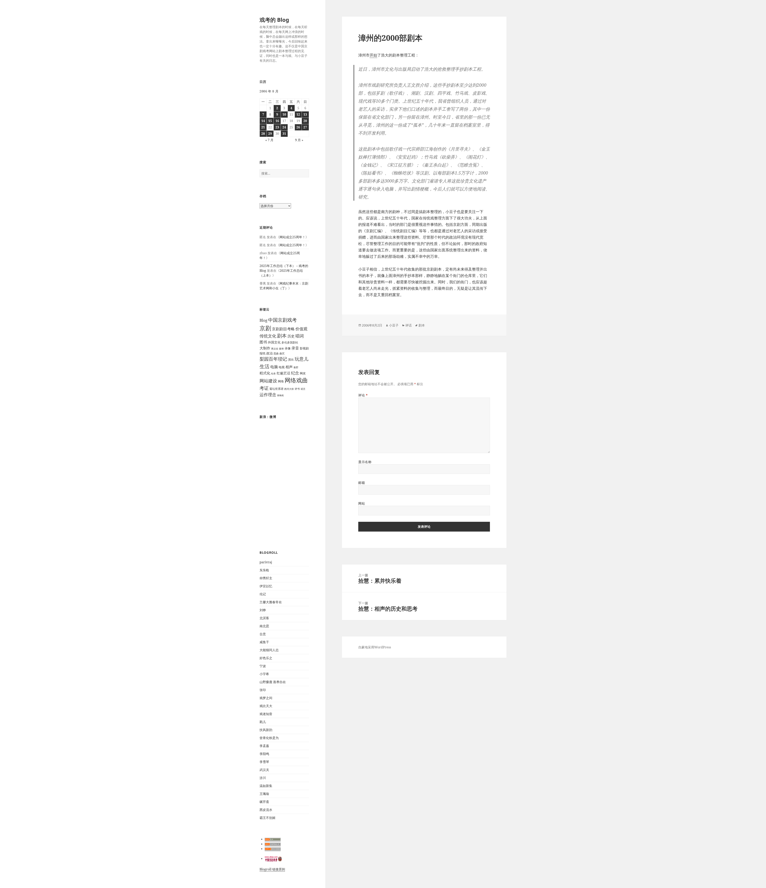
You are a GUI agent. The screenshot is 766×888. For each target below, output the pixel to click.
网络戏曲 (296, 380)
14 (263, 121)
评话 (408, 325)
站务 (273, 373)
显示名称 (365, 462)
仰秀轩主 (266, 578)
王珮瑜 (264, 794)
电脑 (274, 366)
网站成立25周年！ (292, 237)
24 (284, 127)
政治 (269, 353)
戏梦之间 (266, 698)
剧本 (282, 335)
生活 (264, 366)
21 (263, 127)
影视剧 (304, 348)
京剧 (265, 328)
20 (305, 121)
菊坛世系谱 (276, 389)
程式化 (265, 372)
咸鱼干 (264, 642)
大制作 (265, 348)
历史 (291, 336)
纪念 (295, 373)
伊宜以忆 (266, 586)
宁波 (263, 666)
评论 (363, 395)
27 (305, 127)
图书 (263, 342)
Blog (263, 320)
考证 (264, 388)
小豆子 (394, 325)
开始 (373, 55)
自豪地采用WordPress (374, 647)
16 (277, 121)
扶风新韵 (266, 730)
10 (284, 114)
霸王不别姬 (267, 818)
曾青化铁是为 (269, 738)
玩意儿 (301, 359)
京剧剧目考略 (283, 328)
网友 (303, 373)
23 (277, 127)
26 (298, 127)
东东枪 (264, 570)
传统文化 (268, 336)
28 (263, 133)
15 (270, 121)
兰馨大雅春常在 (271, 602)
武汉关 (264, 770)
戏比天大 (266, 706)
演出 (291, 359)
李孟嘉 (264, 746)
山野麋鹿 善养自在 (273, 682)
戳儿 (263, 722)
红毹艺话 (283, 373)
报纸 (263, 353)
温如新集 (266, 786)
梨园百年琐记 (273, 359)
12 (298, 114)
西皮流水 (266, 810)
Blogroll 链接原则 (272, 869)
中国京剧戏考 (282, 320)
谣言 (303, 388)
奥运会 (274, 348)
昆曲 (276, 353)
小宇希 (264, 674)
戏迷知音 (266, 714)
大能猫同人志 (269, 650)
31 (284, 133)
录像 (288, 348)
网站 (361, 503)
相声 (289, 366)
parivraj (266, 562)
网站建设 (268, 381)
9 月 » (299, 140)
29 (270, 133)
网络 (281, 381)
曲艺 (282, 353)
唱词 (299, 336)
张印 (263, 690)
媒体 (281, 348)
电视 (282, 367)
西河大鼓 (289, 388)
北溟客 (264, 618)
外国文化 (274, 342)
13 (305, 114)
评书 (297, 389)
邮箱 (361, 482)
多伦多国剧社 (289, 342)
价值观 (301, 328)
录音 (295, 348)
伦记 (263, 594)
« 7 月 (269, 140)
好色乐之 (266, 658)
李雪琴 (264, 762)
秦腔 (295, 367)
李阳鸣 (264, 754)
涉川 (263, 778)
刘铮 (263, 610)
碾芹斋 (264, 802)
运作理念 (268, 394)
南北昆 (264, 626)
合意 (263, 634)
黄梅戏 (280, 395)
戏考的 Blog (274, 19)
